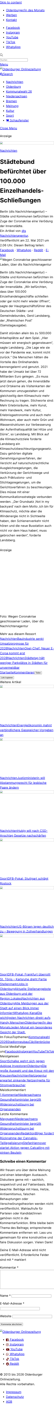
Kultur (10, 111)
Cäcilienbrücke (39, 1042)
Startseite (7, 672)
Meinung (12, 106)
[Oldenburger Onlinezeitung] (20, 1332)
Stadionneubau (18, 1042)
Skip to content (11, 2)
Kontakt (11, 20)
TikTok (10, 42)
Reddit (38, 250)
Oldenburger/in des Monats (25, 10)
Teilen (38, 673)
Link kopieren (7, 677)
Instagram (13, 32)
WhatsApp (13, 47)
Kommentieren (24, 672)
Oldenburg (13, 86)
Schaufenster (19, 120)
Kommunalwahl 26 (19, 91)
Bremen (11, 101)
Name (5, 1295)
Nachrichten (14, 82)
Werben (11, 15)
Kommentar (9, 1267)
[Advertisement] (27, 583)
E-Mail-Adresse (12, 1303)
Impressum (13, 1392)
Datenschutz (15, 1397)
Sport (10, 115)
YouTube (12, 37)
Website (5, 1316)
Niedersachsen (16, 96)
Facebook (13, 27)
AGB (9, 1401)
